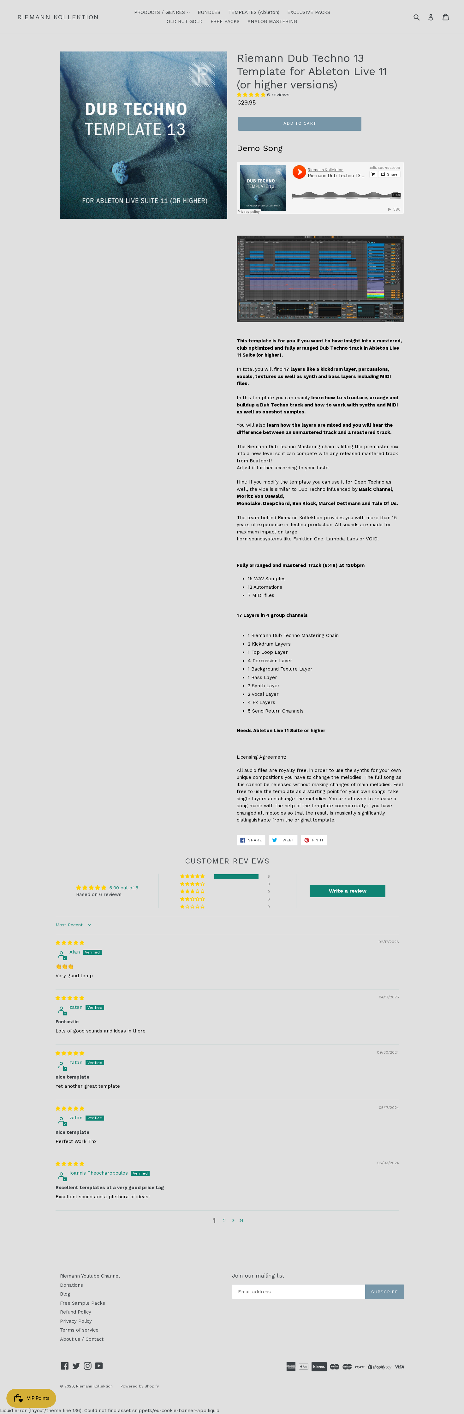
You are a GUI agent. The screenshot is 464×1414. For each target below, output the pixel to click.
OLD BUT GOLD (185, 21)
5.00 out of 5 (123, 888)
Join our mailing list (258, 1276)
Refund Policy (75, 1312)
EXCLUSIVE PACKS (308, 12)
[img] (70, 943)
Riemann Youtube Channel (90, 1276)
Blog (65, 1294)
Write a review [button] (347, 891)
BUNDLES (209, 12)
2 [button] (224, 1220)
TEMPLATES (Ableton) (253, 12)
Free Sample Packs (82, 1303)
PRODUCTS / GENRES (160, 12)
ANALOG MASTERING (272, 21)
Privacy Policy (76, 1321)
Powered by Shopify (140, 1386)
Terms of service (79, 1330)
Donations (71, 1285)
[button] (252, 95)
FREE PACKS (225, 21)
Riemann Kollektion (58, 17)
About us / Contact (82, 1339)
